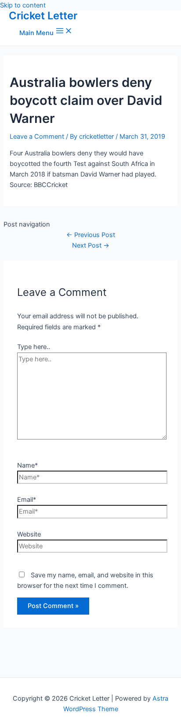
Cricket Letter (43, 15)
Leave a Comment (37, 136)
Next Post (90, 245)
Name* (27, 465)
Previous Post (90, 235)
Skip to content (23, 5)
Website (29, 534)
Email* (26, 500)
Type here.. (33, 347)
